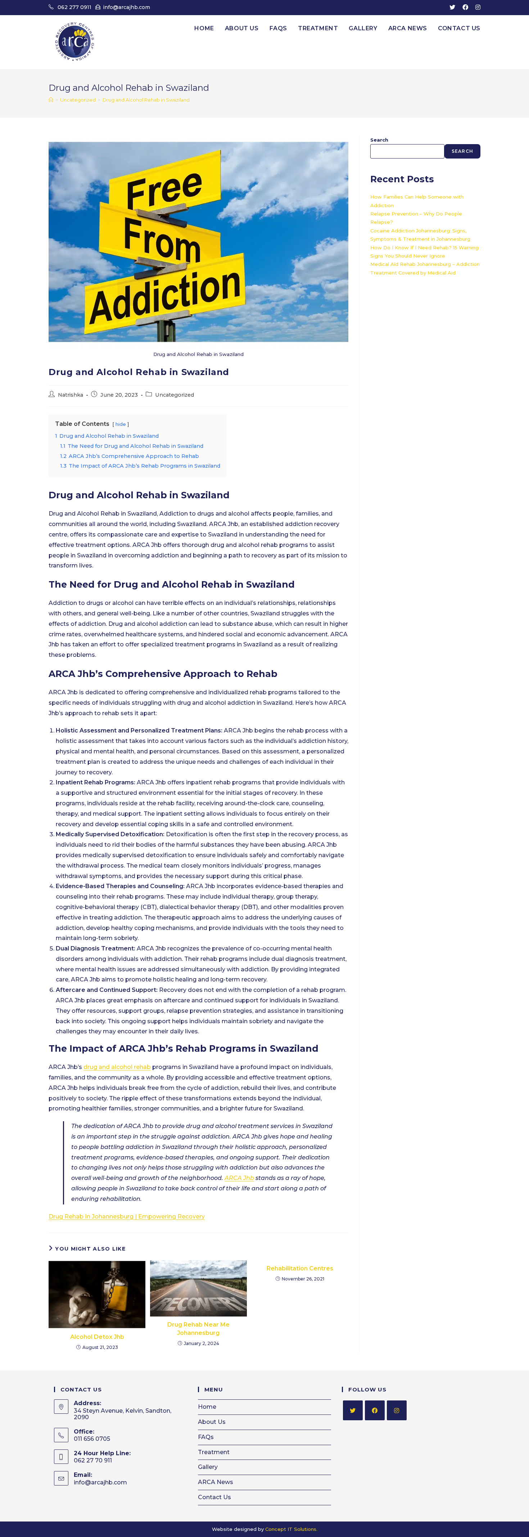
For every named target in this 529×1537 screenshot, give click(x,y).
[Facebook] (375, 1410)
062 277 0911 (74, 7)
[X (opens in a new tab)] (452, 7)
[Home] (51, 100)
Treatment (214, 1452)
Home (207, 1406)
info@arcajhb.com (126, 7)
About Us (212, 1421)
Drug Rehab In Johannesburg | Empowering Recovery (127, 1216)
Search (379, 140)
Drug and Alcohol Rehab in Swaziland (146, 100)
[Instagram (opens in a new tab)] (476, 7)
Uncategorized (174, 395)
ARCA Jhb (239, 1178)
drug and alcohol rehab (117, 1067)
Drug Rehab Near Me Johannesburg (198, 1328)
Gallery (208, 1467)
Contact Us (214, 1497)
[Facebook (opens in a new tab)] (465, 7)
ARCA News (215, 1482)
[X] (353, 1410)
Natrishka (70, 395)
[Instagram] (397, 1410)
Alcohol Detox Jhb (97, 1336)
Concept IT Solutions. (291, 1529)
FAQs (206, 1437)
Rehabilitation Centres (300, 1268)
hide (121, 424)
